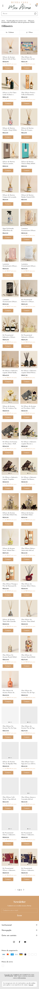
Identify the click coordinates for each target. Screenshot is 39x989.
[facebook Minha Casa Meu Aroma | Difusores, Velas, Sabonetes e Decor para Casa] (19, 942)
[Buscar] (35, 14)
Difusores (31, 21)
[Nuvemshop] (19, 978)
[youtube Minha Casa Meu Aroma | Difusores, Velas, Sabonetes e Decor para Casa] (25, 942)
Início (3, 21)
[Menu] (3, 6)
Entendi (31, 985)
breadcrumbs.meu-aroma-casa (16, 21)
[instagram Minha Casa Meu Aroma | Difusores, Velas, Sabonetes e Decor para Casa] (14, 942)
